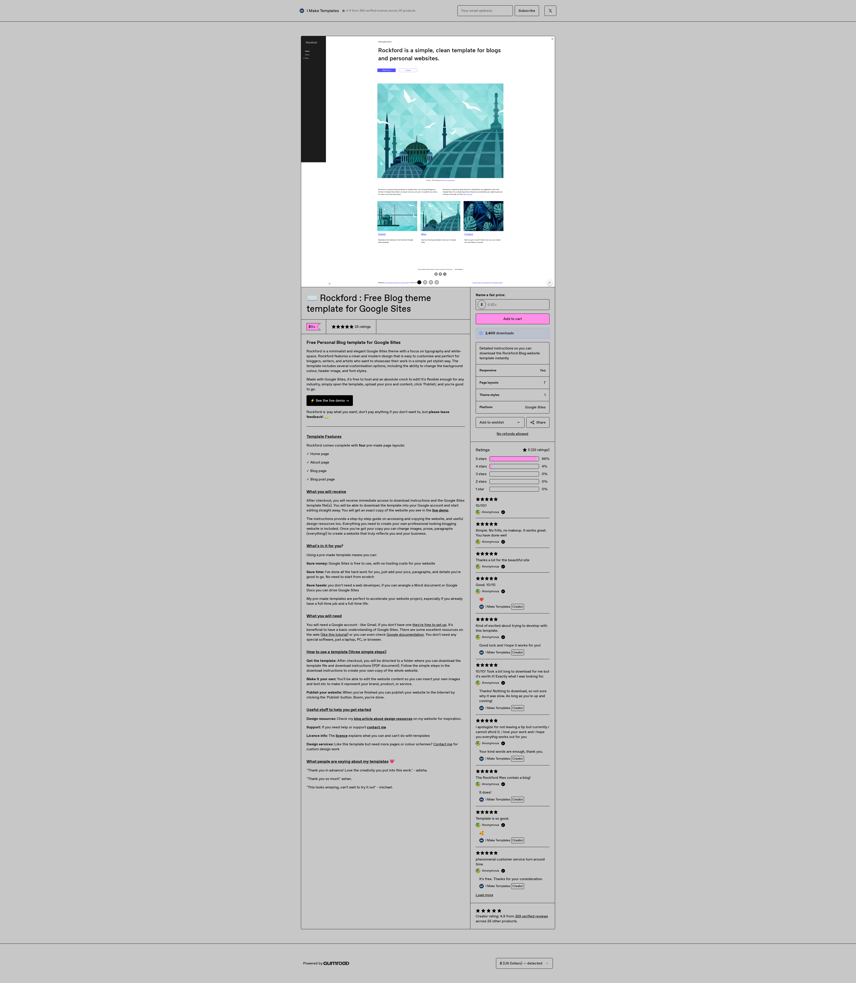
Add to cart (512, 319)
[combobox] (500, 422)
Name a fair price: (490, 295)
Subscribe (527, 10)
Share (541, 422)
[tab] (419, 282)
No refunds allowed (512, 434)
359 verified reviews (531, 916)
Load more (484, 895)
